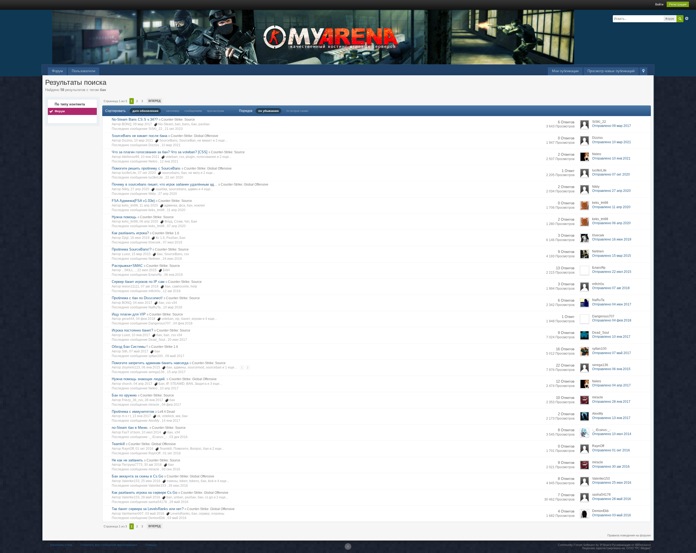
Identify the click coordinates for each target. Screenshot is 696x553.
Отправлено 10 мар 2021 (611, 142)
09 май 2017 (174, 356)
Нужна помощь (124, 217)
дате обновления (145, 111)
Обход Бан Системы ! (130, 347)
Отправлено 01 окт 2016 (611, 450)
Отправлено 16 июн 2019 (611, 239)
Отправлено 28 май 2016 (611, 499)
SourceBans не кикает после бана (139, 136)
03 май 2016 (177, 518)
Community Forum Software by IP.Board (584, 544)
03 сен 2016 (171, 469)
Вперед (154, 100)
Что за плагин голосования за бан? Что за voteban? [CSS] (159, 152)
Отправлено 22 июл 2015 (611, 272)
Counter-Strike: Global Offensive (194, 136)
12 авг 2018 (172, 291)
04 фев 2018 (182, 323)
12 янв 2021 (169, 161)
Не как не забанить (127, 460)
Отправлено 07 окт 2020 (611, 174)
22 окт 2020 (174, 177)
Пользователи (83, 71)
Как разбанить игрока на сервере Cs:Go (144, 492)
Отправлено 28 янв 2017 (611, 402)
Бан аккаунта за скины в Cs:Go (137, 476)
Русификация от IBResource (631, 544)
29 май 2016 (178, 502)
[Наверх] (348, 546)
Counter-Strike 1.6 (165, 233)
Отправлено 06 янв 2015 (611, 369)
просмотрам (215, 111)
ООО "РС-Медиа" (638, 548)
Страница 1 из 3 (115, 101)
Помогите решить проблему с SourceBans (146, 168)
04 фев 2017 (171, 405)
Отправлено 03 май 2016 (611, 515)
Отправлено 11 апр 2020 (611, 207)
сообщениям (193, 111)
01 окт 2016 (172, 453)
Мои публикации (565, 71)
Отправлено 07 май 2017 (611, 353)
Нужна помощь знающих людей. (139, 379)
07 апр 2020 (176, 226)
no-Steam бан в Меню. (130, 428)
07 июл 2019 (172, 242)
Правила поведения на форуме (629, 535)
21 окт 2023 (174, 129)
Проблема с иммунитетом (133, 412)
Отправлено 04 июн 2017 (611, 304)
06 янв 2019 (173, 275)
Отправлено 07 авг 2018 (611, 288)
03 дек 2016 (178, 437)
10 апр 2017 (169, 388)
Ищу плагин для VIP (129, 314)
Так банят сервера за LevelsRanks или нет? (148, 509)
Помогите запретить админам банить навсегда (150, 363)
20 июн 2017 (177, 340)
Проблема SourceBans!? (131, 249)
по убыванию (268, 111)
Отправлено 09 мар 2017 (611, 126)
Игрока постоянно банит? (132, 330)
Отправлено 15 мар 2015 (611, 256)
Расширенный (687, 18)
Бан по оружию (124, 395)
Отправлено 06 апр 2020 (611, 223)
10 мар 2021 (171, 145)
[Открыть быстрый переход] (643, 71)
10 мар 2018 (172, 307)
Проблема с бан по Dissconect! (137, 298)
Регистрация (677, 4)
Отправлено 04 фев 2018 (611, 320)
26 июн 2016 (178, 486)
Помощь (151, 544)
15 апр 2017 (176, 372)
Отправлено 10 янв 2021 (611, 158)
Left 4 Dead (166, 412)
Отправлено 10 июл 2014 (611, 434)
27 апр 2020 (167, 194)
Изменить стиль (61, 544)
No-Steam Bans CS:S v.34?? (135, 119)
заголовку (172, 111)
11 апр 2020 (176, 210)
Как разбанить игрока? (130, 233)
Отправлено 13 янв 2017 (611, 418)
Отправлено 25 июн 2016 (611, 483)
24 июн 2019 (172, 259)
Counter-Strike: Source (178, 119)
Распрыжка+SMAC (127, 266)
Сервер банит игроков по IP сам (138, 282)
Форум (57, 71)
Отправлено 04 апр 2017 (611, 385)
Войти (659, 4)
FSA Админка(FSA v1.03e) (133, 201)
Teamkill (118, 444)
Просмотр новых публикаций (611, 71)
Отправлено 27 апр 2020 (611, 191)
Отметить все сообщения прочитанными (108, 544)
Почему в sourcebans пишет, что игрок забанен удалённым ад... (164, 184)
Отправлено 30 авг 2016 (611, 466)
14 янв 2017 (171, 421)
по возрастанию (297, 111)
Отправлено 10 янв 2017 (611, 337)
